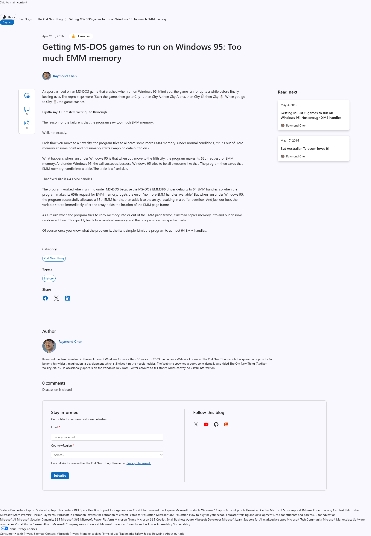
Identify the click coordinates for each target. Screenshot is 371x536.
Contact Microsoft (57, 533)
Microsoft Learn (232, 519)
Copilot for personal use (148, 510)
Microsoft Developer (208, 519)
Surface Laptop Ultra (49, 510)
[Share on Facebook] (45, 298)
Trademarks (126, 533)
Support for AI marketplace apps (264, 519)
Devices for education (101, 515)
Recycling (158, 533)
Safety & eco (143, 533)
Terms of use (110, 533)
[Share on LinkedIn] (68, 298)
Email (55, 427)
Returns (307, 510)
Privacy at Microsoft (100, 524)
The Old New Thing (50, 19)
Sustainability (181, 524)
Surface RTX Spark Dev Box (81, 510)
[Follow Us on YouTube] (206, 426)
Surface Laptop (25, 510)
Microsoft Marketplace (337, 519)
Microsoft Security (29, 519)
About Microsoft (54, 524)
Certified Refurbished (346, 510)
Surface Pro (7, 510)
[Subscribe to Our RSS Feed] (226, 426)
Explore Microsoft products (182, 510)
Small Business (175, 519)
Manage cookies (90, 533)
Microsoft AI (8, 519)
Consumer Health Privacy (16, 533)
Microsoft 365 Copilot (151, 519)
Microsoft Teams (125, 519)
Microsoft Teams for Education (135, 515)
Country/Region (62, 445)
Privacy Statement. (138, 463)
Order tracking (322, 510)
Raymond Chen (65, 76)
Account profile (235, 510)
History (49, 278)
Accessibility (164, 524)
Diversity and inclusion (141, 524)
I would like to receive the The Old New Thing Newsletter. (101, 463)
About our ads (174, 533)
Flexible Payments (44, 515)
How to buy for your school (207, 515)
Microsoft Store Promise (16, 515)
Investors (120, 524)
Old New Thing (54, 258)
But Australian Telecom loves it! (305, 148)
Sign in (7, 22)
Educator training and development (249, 515)
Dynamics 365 (50, 519)
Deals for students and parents (293, 515)
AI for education (325, 515)
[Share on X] (56, 298)
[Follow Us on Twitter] (195, 426)
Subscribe (60, 475)
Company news (76, 524)
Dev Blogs (25, 19)
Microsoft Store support (285, 510)
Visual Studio (23, 524)
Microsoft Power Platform (97, 519)
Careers (38, 524)
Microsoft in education (71, 515)
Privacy (75, 533)
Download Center (257, 510)
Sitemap (39, 533)
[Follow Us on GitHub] (216, 426)
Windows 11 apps (213, 510)
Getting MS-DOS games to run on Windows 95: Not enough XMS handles (311, 115)
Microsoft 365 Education (172, 515)
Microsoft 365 (70, 519)
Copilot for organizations (116, 510)
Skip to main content (13, 2)
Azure (190, 519)
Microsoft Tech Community (304, 519)
